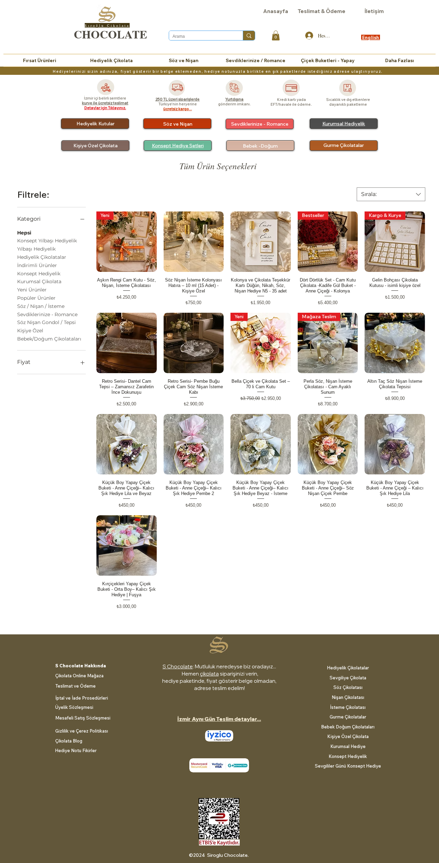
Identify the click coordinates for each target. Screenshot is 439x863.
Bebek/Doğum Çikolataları (49, 339)
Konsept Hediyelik (38, 274)
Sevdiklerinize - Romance (47, 314)
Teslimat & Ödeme (321, 11)
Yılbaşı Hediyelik (36, 249)
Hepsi (24, 233)
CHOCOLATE (110, 34)
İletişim (374, 11)
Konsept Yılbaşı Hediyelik (47, 241)
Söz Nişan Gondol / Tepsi (46, 322)
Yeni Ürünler (32, 290)
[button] (276, 36)
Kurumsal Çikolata (39, 281)
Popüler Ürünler (36, 298)
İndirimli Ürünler (37, 265)
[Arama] (249, 35)
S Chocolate (178, 666)
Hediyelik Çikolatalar (41, 257)
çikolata (209, 673)
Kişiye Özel (30, 330)
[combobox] (391, 194)
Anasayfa (275, 11)
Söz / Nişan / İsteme (40, 306)
